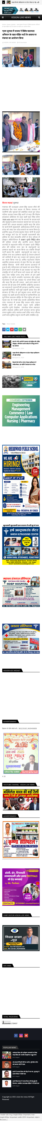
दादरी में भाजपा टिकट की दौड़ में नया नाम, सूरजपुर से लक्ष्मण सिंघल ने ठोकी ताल (26, 1073)
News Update (11, 24)
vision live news (22, 1097)
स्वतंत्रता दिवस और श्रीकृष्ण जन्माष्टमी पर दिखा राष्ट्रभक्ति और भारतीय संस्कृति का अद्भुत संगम (25, 1054)
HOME (13, 1104)
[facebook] (16, 1035)
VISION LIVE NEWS (21, 17)
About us (20, 1104)
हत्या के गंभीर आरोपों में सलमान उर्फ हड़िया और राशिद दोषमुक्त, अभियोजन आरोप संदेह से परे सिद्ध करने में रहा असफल (26, 343)
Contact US (27, 1104)
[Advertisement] (21, 90)
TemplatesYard (19, 1108)
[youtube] (26, 1035)
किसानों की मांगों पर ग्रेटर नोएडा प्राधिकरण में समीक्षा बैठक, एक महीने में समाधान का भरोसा (24, 363)
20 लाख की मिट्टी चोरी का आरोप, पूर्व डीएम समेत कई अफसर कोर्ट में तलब (25, 1063)
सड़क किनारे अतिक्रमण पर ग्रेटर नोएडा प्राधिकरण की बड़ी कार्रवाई (26, 354)
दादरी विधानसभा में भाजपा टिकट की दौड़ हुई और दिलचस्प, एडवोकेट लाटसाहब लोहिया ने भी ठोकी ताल (26, 1082)
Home (4, 24)
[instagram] (21, 1035)
